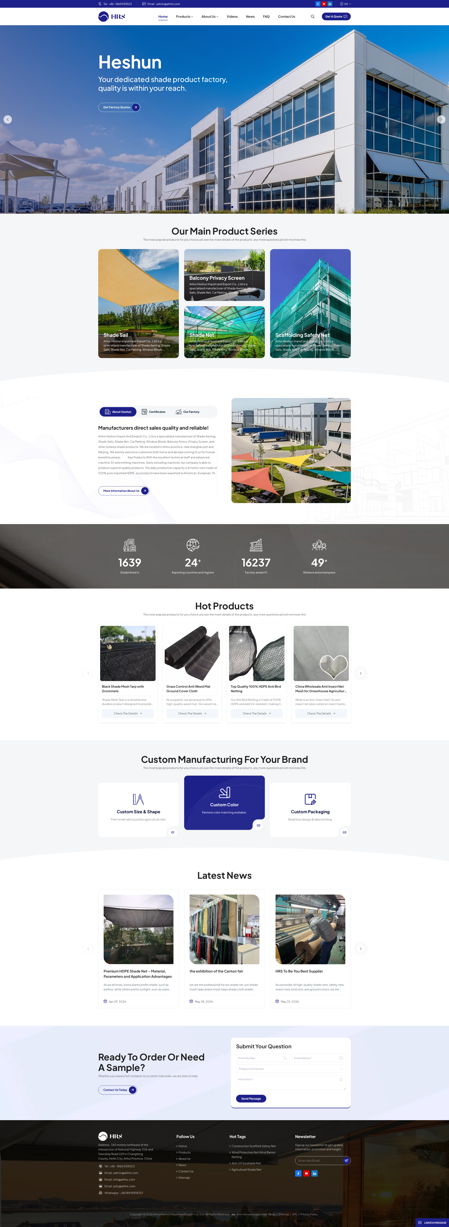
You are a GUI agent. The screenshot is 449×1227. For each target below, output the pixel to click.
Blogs (272, 1214)
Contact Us (286, 16)
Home (163, 16)
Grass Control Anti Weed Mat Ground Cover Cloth (188, 688)
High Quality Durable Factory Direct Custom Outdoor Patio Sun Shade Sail (385, 688)
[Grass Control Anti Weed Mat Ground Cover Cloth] (192, 653)
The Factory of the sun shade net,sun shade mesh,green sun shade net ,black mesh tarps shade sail (394, 934)
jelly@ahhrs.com (124, 1186)
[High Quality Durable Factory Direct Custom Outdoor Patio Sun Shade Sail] (385, 653)
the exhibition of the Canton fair (216, 971)
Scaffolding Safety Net (302, 335)
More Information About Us (121, 491)
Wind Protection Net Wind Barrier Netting (253, 1154)
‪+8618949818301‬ (131, 1193)
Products (183, 16)
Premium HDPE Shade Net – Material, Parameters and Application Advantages (138, 973)
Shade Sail (115, 335)
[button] (217, 207)
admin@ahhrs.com (168, 3)
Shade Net (201, 335)
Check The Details (126, 713)
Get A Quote (333, 16)
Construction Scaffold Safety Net (254, 1146)
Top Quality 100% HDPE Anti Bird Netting (256, 688)
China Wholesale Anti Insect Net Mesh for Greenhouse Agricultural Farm (321, 688)
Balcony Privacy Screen (217, 278)
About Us (209, 16)
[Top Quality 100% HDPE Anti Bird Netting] (256, 653)
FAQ (266, 16)
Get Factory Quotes (116, 107)
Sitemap (184, 1177)
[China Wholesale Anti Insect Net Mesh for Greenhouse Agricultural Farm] (321, 653)
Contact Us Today (115, 1090)
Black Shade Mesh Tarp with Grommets (123, 688)
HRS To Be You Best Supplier (299, 971)
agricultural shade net (246, 1169)
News (250, 16)
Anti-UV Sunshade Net (246, 1163)
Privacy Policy (309, 1214)
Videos (232, 16)
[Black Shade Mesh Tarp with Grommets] (128, 653)
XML (294, 1214)
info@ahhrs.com (124, 1179)
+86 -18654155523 (120, 3)
